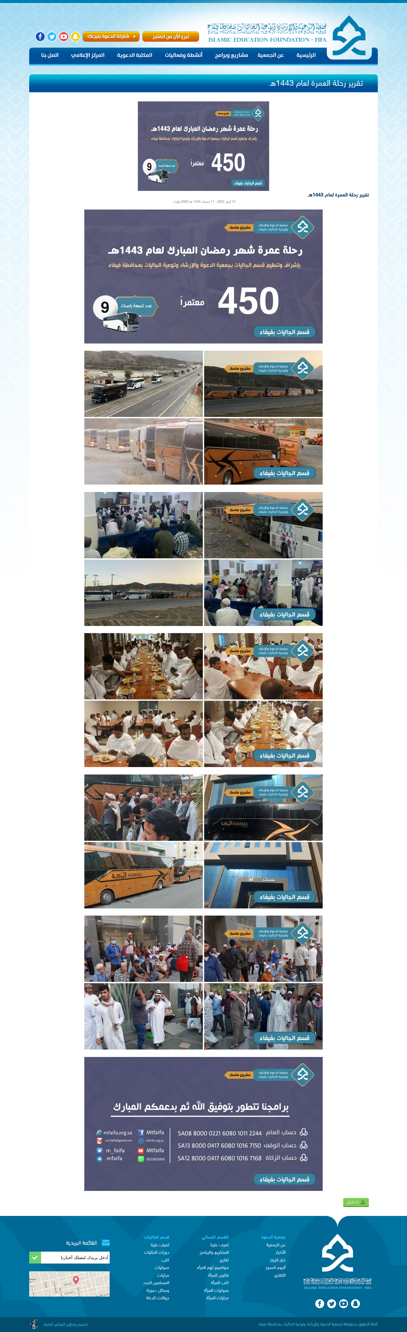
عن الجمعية (275, 1245)
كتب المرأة (220, 1283)
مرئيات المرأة (217, 1298)
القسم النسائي (215, 1237)
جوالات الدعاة (157, 1298)
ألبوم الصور (275, 1267)
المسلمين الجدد (156, 1283)
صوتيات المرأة (216, 1290)
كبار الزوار (277, 1260)
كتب (165, 1260)
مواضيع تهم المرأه (213, 1267)
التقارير (279, 1275)
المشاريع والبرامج (214, 1252)
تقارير (224, 1260)
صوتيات (162, 1267)
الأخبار (280, 1252)
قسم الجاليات (156, 1237)
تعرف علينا (219, 1245)
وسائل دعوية (158, 1290)
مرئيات (163, 1275)
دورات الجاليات (156, 1252)
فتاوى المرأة (218, 1275)
